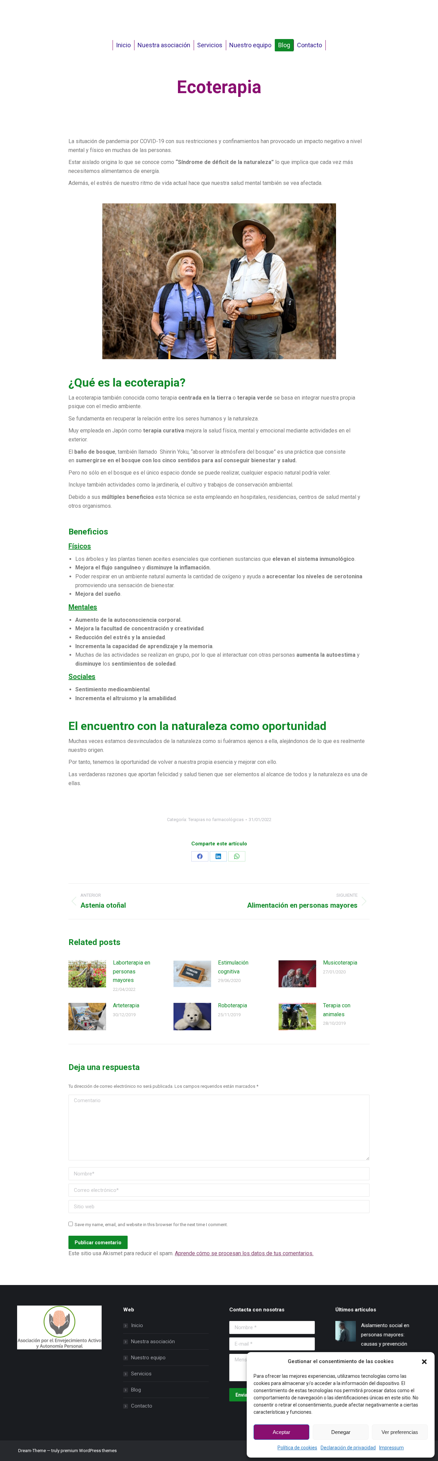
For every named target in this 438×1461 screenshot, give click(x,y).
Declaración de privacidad (348, 1447)
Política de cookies (297, 1447)
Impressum (391, 1447)
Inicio (137, 1325)
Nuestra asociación (153, 1341)
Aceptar (281, 1432)
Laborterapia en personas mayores (131, 971)
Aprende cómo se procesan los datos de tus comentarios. (244, 1253)
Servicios (141, 1374)
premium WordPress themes (89, 1450)
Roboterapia (232, 1005)
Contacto (141, 1406)
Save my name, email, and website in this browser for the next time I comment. (151, 1224)
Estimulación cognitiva (233, 967)
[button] (424, 1361)
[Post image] (87, 973)
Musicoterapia (340, 962)
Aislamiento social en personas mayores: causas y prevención (385, 1334)
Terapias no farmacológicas (216, 819)
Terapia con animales (336, 1010)
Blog (136, 1390)
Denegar (340, 1432)
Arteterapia (126, 1005)
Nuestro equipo (148, 1358)
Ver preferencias (400, 1432)
